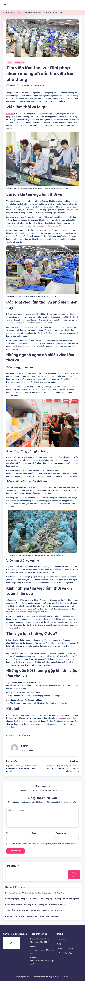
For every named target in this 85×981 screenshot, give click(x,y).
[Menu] (80, 5)
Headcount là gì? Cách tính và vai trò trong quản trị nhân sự (32, 916)
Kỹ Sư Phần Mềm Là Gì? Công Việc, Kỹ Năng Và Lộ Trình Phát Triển (35, 904)
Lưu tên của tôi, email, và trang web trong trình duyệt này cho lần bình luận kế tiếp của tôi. (43, 844)
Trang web (61, 833)
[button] (27, 751)
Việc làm (10, 114)
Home (5, 12)
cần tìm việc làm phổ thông (66, 96)
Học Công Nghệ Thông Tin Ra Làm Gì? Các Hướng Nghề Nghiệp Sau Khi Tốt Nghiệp (42, 899)
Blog (9, 62)
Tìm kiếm (10, 865)
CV (60, 718)
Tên (8, 833)
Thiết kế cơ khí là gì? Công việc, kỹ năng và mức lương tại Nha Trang (35, 910)
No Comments (39, 85)
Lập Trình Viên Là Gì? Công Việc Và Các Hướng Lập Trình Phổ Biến (34, 893)
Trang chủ (61, 939)
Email (35, 833)
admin (24, 745)
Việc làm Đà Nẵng (64, 953)
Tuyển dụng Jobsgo (65, 948)
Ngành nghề (19, 62)
